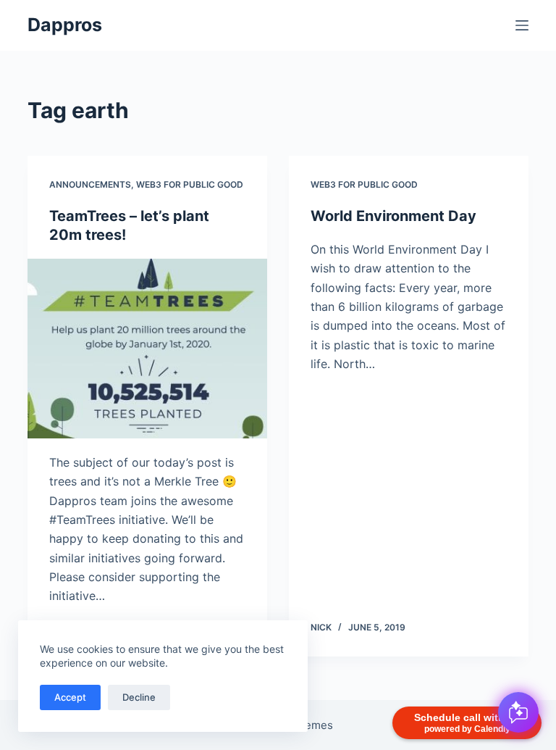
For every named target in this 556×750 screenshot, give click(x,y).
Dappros (65, 25)
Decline (139, 697)
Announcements (90, 184)
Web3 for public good (189, 184)
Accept (70, 697)
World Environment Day (393, 216)
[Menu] (521, 25)
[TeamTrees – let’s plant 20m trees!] (147, 348)
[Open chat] (518, 712)
